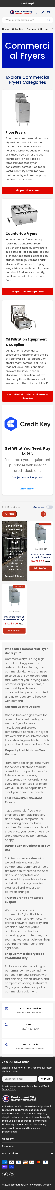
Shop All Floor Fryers (27, 190)
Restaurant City (19, 1184)
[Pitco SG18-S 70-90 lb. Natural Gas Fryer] (14, 596)
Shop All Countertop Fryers (28, 291)
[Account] (42, 12)
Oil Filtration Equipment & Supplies (26, 342)
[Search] (49, 20)
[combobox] (27, 20)
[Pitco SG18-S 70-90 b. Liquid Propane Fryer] (40, 533)
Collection (17, 29)
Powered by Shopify (40, 1184)
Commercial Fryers (37, 29)
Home (5, 29)
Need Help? (27, 3)
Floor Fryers (16, 132)
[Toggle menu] (4, 12)
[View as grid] (43, 514)
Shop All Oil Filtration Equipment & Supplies (27, 396)
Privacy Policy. (9, 1089)
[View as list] (50, 514)
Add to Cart (41, 568)
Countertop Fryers (21, 233)
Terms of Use (40, 1086)
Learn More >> (27, 488)
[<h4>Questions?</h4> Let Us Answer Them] (36, 12)
